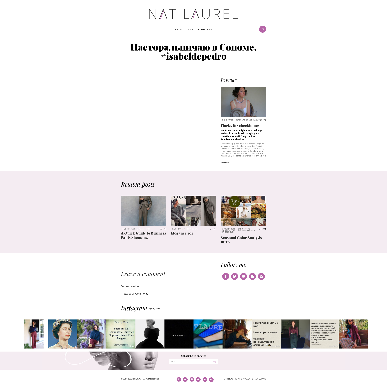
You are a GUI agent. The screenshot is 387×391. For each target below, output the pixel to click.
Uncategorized (245, 230)
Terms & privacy (242, 379)
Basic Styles (128, 229)
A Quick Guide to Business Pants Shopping (143, 235)
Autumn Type (228, 229)
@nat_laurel (154, 309)
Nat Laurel (193, 14)
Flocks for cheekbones (240, 125)
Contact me (205, 29)
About (178, 29)
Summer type (228, 230)
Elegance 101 (182, 233)
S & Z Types (227, 120)
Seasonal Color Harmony (249, 120)
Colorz (262, 379)
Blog (190, 29)
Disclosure (228, 379)
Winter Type (228, 232)
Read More (225, 163)
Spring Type (244, 229)
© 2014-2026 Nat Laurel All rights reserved (140, 379)
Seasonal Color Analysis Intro (241, 239)
